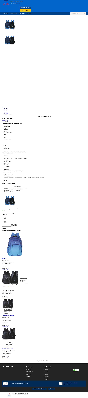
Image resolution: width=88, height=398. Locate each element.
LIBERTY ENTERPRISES (16, 2)
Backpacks (6, 113)
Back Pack (4, 258)
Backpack (46, 374)
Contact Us (29, 13)
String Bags (46, 377)
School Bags (46, 371)
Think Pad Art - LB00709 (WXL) (8, 286)
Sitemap (28, 376)
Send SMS (44, 388)
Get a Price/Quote (5, 120)
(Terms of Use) (26, 393)
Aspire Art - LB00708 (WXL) (7, 348)
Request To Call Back (5, 109)
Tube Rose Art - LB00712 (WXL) (8, 315)
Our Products (22, 13)
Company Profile (13, 13)
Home (5, 110)
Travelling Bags (47, 376)
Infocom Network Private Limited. (24, 394)
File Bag (46, 372)
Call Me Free (52, 388)
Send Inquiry (25, 10)
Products (5, 112)
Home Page (5, 13)
